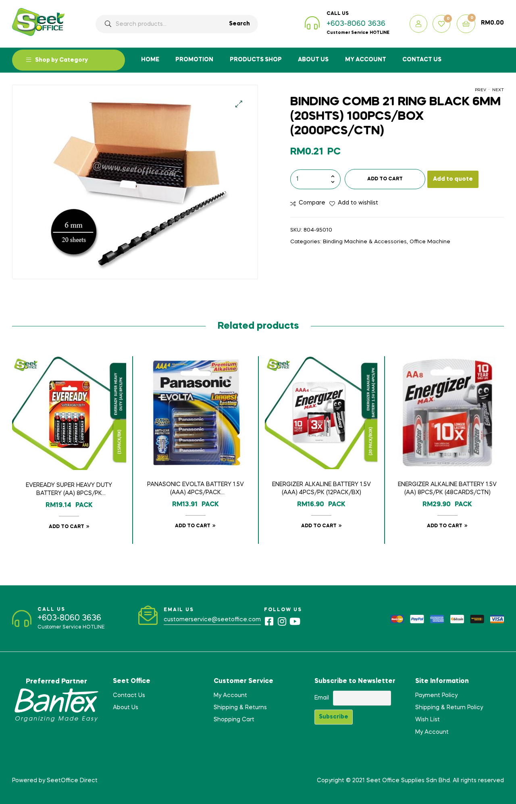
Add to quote (453, 179)
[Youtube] (295, 621)
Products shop (256, 60)
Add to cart (385, 179)
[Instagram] (282, 621)
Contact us (421, 60)
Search (239, 24)
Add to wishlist (358, 203)
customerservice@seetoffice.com (212, 619)
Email (321, 698)
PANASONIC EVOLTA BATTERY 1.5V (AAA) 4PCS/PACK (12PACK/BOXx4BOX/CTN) (195, 489)
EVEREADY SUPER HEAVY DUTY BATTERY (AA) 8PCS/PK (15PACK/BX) (69, 490)
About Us (313, 60)
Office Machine (430, 241)
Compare (312, 203)
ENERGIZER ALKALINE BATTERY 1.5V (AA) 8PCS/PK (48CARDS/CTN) (447, 488)
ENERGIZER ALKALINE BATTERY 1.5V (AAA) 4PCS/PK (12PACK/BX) (321, 488)
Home (150, 60)
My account (365, 60)
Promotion (194, 60)
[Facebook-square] (269, 621)
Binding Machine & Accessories (365, 241)
